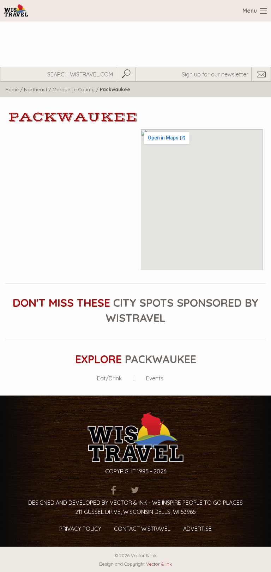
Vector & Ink (159, 564)
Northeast (35, 89)
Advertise (197, 528)
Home (12, 89)
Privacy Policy (80, 528)
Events (154, 378)
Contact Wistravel (142, 528)
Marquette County (74, 89)
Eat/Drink (109, 378)
